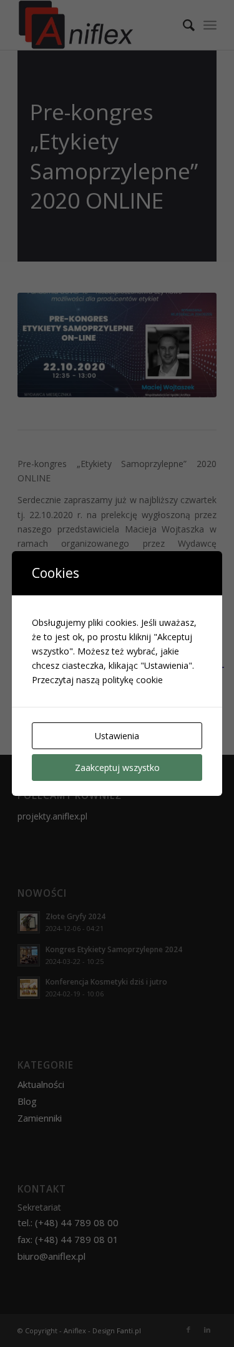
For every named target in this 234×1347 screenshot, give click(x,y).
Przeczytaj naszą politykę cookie (97, 680)
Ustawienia (117, 736)
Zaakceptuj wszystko (117, 767)
